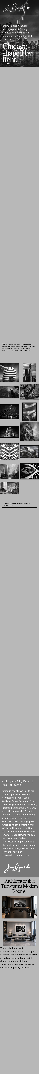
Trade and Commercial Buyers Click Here (17, 504)
